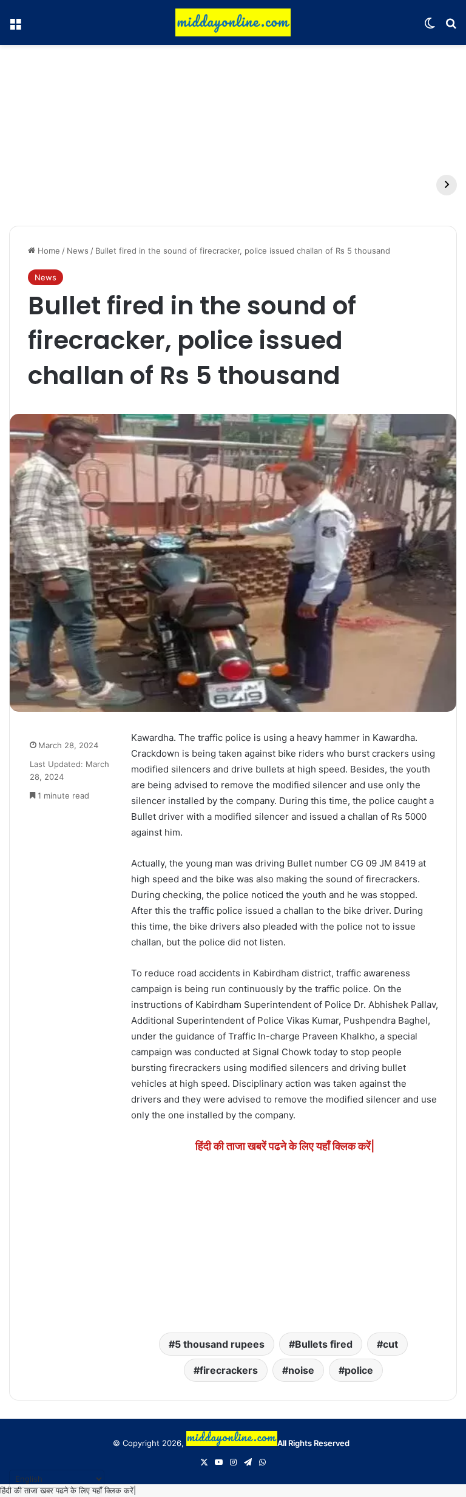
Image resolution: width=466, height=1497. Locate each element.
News (78, 250)
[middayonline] (233, 22)
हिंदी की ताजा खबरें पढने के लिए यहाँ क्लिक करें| (284, 1146)
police (359, 1370)
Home (47, 250)
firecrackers (229, 1370)
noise (301, 1370)
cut (390, 1344)
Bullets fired (324, 1344)
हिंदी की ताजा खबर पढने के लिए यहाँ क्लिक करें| (68, 1490)
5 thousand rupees (220, 1344)
